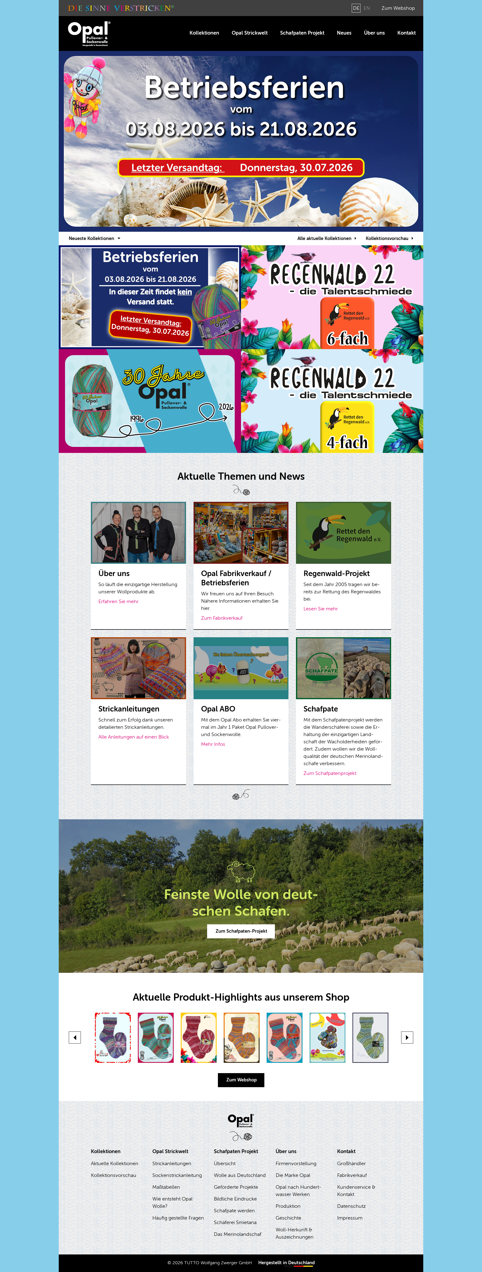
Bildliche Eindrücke (235, 1199)
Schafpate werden (234, 1211)
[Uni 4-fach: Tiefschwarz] (155, 1038)
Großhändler (351, 1163)
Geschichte (288, 1218)
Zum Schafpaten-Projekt (241, 931)
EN (367, 8)
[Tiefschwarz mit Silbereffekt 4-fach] (241, 1038)
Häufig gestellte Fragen (178, 1218)
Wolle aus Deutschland (240, 1175)
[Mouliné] (370, 1038)
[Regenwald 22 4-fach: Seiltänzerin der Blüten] (284, 1038)
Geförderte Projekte (236, 1187)
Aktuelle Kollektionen (114, 1163)
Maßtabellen (166, 1187)
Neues (344, 33)
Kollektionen (204, 33)
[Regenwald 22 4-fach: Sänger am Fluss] (198, 1038)
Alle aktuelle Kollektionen (324, 238)
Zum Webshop (398, 8)
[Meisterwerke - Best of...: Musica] (327, 1038)
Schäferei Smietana (235, 1222)
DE (356, 8)
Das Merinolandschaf (237, 1234)
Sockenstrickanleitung (177, 1175)
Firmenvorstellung (296, 1163)
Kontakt (406, 33)
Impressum (350, 1218)
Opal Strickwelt (250, 33)
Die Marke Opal (293, 1175)
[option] (241, 141)
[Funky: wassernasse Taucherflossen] (112, 1038)
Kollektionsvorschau (387, 238)
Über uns (374, 33)
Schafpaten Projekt (302, 33)
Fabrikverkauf (352, 1175)
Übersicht (224, 1163)
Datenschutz (351, 1206)
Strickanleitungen (171, 1163)
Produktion (288, 1206)
